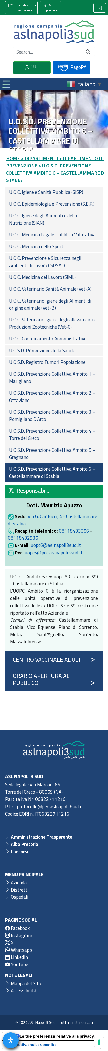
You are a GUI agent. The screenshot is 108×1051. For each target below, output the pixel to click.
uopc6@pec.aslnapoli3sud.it (54, 552)
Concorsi (19, 851)
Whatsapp (21, 950)
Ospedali (19, 896)
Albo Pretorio (24, 844)
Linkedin (19, 957)
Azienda (18, 882)
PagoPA (77, 67)
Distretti (19, 889)
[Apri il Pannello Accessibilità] (11, 1040)
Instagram (21, 935)
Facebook (20, 928)
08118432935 (23, 537)
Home (13, 158)
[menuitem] (54, 192)
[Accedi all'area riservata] (99, 8)
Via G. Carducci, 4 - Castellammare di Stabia (52, 520)
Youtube (19, 964)
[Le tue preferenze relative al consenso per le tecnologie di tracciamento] (99, 1042)
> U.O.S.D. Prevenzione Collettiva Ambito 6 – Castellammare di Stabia (56, 173)
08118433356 (74, 530)
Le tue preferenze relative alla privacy (57, 1036)
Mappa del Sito (25, 983)
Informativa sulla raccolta (31, 1044)
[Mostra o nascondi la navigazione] (6, 84)
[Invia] (88, 51)
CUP (34, 66)
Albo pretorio (52, 8)
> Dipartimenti (39, 158)
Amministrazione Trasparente (24, 8)
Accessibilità (23, 990)
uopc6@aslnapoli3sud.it (56, 545)
